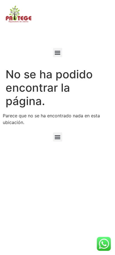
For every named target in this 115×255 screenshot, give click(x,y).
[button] (57, 52)
